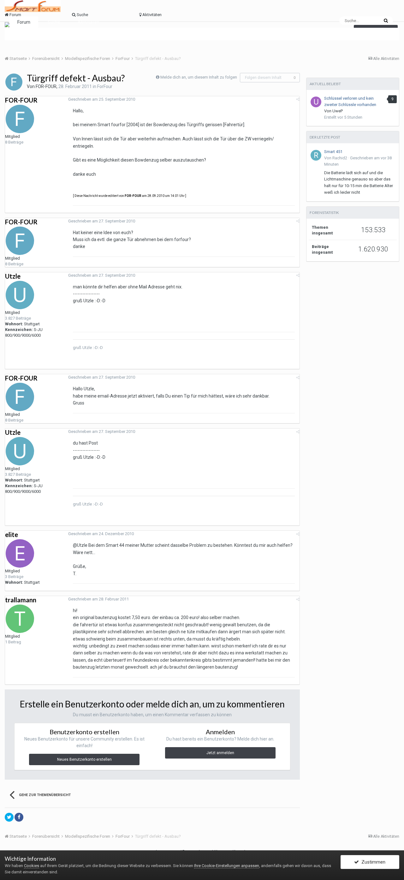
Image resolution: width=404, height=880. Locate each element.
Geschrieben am (101, 99)
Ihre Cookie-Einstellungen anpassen (226, 865)
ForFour (104, 86)
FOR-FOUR (46, 86)
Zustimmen (372, 862)
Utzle (13, 276)
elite (11, 534)
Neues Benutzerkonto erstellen (84, 759)
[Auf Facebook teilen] (19, 817)
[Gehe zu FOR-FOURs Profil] (13, 82)
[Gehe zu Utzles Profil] (20, 295)
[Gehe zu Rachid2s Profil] (316, 155)
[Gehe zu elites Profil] (20, 553)
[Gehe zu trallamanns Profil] (20, 619)
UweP (337, 111)
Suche (54, 22)
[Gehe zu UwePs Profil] (316, 102)
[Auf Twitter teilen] (9, 817)
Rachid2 (339, 158)
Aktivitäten (88, 22)
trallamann (20, 600)
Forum (23, 22)
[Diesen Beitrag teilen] (298, 99)
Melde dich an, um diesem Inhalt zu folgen (198, 77)
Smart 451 (333, 151)
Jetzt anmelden (220, 753)
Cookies (31, 865)
